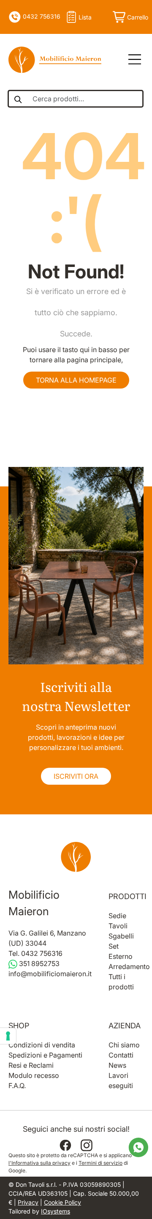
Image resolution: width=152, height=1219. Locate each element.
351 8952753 (38, 963)
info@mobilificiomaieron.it (50, 974)
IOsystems (55, 1211)
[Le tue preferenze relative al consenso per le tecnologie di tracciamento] (8, 1036)
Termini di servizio (100, 1163)
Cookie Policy (62, 1202)
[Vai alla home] (76, 857)
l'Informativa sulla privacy (39, 1163)
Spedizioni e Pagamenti (45, 1055)
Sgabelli (121, 936)
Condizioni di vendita (41, 1045)
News (117, 1065)
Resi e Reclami (31, 1065)
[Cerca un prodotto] (17, 99)
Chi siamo (124, 1045)
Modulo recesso (33, 1075)
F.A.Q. (17, 1085)
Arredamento (129, 966)
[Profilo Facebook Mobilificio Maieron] (65, 1145)
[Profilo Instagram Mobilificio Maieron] (86, 1145)
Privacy (28, 1202)
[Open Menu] (132, 59)
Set (114, 946)
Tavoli (118, 926)
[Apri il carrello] (129, 16)
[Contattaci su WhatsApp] (138, 1147)
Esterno (121, 956)
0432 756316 (40, 16)
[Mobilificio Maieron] (54, 60)
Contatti (121, 1055)
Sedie (117, 915)
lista (85, 17)
